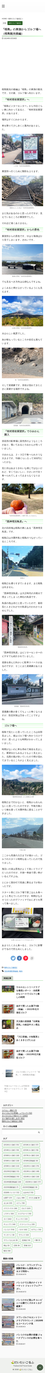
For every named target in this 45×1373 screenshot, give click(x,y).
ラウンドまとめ (11, 1240)
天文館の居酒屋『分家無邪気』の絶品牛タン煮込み (28, 1024)
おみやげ (28, 1192)
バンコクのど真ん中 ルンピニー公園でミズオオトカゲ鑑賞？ (29, 1303)
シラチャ (9, 1214)
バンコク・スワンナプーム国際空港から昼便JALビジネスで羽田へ (29, 1268)
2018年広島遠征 (30, 1161)
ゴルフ (26, 1208)
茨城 (27, 1245)
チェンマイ (22, 1219)
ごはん (20, 1198)
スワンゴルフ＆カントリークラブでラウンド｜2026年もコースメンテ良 (29, 1320)
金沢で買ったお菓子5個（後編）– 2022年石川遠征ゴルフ (28, 1054)
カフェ (20, 1203)
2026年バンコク (11, 1192)
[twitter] (13, 958)
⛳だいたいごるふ (22, 1362)
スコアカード (24, 1214)
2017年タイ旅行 (31, 1155)
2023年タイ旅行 (31, 1171)
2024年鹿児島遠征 (11, 971)
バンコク (9, 1230)
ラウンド (24, 1235)
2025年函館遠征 (11, 1187)
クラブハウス (10, 1208)
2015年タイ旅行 (30, 1150)
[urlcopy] (31, 958)
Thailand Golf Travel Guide (22, 1366)
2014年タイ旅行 (11, 1150)
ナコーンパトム (27, 1224)
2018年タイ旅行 (11, 1161)
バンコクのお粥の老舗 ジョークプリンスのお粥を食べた (29, 1337)
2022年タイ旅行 (31, 1166)
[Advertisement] (22, 63)
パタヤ (22, 1230)
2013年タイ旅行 (30, 1145)
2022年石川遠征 (11, 1171)
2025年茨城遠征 (29, 1187)
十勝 (37, 1240)
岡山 (7, 1245)
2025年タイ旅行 (33, 1182)
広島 (17, 1245)
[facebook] (19, 958)
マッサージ (9, 1235)
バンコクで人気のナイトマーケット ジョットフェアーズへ (29, 1285)
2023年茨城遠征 (11, 1177)
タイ (8, 1219)
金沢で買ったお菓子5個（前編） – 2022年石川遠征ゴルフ (27, 1009)
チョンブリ (10, 1224)
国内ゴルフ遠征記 (10, 967)
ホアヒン (36, 1230)
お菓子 (8, 1198)
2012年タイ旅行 (11, 1145)
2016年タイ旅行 (11, 1155)
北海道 (26, 1240)
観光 (20, 971)
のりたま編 (34, 1198)
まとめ (8, 1203)
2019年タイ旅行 (11, 1166)
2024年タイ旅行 (31, 1177)
